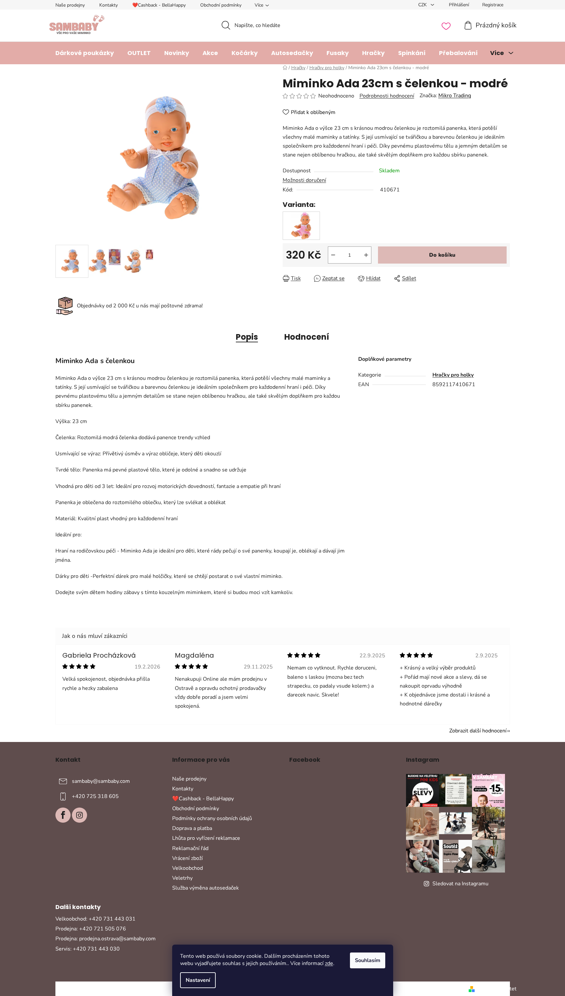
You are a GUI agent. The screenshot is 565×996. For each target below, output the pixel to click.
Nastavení (198, 980)
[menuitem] (84, 53)
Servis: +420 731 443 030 (87, 949)
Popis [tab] (247, 336)
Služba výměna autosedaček (205, 888)
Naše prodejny (70, 5)
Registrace (492, 5)
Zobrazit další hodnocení (478, 730)
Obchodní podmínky (220, 5)
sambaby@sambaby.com (101, 780)
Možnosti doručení (304, 180)
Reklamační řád (190, 848)
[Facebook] (63, 815)
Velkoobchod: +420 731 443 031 (95, 919)
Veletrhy (182, 878)
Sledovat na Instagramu (460, 883)
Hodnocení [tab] (306, 336)
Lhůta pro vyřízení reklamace (206, 838)
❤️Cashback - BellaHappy (159, 5)
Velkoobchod (187, 868)
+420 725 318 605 (95, 796)
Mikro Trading (454, 95)
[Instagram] (79, 815)
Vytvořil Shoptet (497, 988)
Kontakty (108, 5)
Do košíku (442, 255)
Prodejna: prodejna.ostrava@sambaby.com (105, 938)
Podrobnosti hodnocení (387, 96)
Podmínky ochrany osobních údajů (212, 818)
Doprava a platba (192, 828)
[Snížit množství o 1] (333, 255)
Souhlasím (367, 960)
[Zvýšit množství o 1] (366, 255)
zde (329, 963)
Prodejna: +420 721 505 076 (90, 928)
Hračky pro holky (453, 375)
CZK (423, 5)
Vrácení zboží (187, 858)
